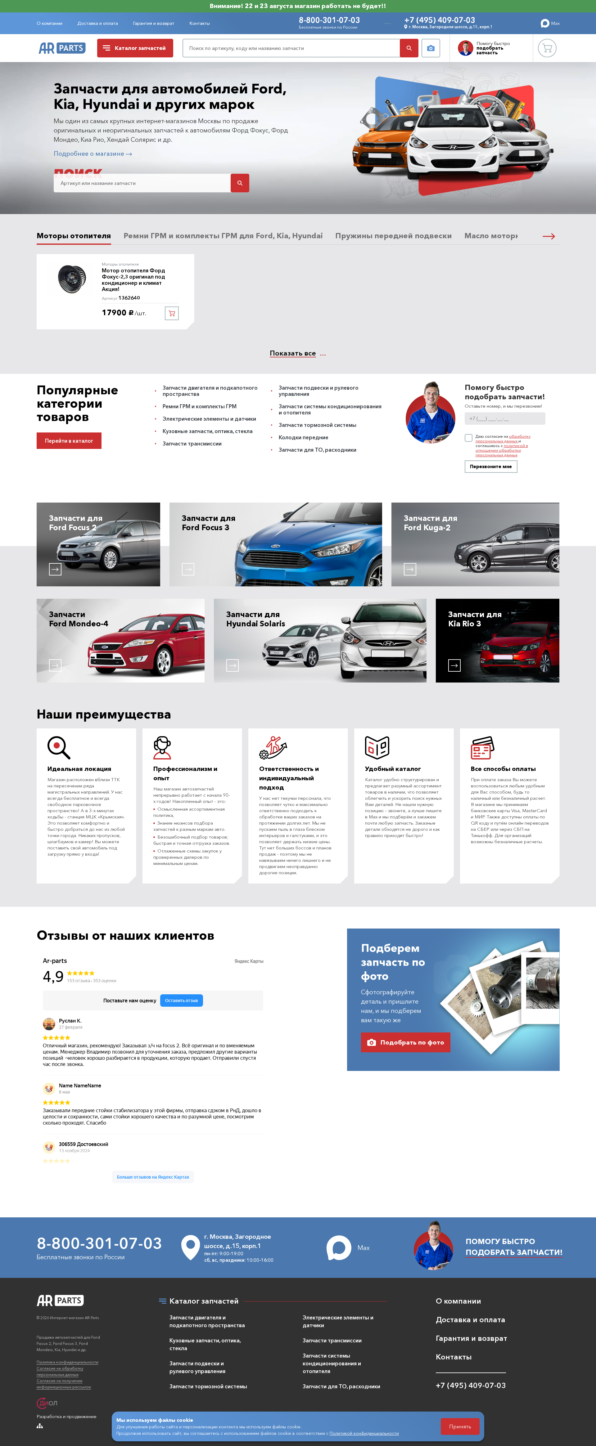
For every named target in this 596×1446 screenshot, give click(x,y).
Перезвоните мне (491, 466)
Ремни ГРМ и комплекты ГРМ (200, 406)
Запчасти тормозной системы (317, 425)
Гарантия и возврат (153, 23)
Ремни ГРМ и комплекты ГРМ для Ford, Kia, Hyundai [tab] (223, 235)
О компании (49, 23)
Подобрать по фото (412, 1042)
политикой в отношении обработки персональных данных (502, 450)
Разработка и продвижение (67, 1416)
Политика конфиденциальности (67, 1361)
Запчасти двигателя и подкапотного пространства (210, 390)
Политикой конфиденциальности (364, 1433)
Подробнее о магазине (90, 153)
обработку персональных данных (503, 438)
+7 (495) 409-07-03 (439, 20)
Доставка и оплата (97, 23)
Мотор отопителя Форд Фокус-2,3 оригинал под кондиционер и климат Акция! (133, 279)
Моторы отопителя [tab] (74, 235)
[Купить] (172, 313)
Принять (460, 1426)
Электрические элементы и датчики (209, 418)
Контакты (199, 23)
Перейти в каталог (69, 440)
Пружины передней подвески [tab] (393, 235)
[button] (549, 235)
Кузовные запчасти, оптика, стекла (208, 431)
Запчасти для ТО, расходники (317, 449)
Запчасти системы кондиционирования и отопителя (330, 409)
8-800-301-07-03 (329, 20)
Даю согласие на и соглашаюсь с (503, 445)
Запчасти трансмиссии (192, 443)
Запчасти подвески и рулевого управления (319, 390)
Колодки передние (303, 437)
